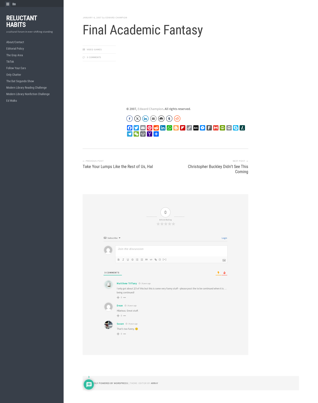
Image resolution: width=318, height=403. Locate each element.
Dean (120, 305)
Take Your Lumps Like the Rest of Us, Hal (118, 166)
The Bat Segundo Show (20, 81)
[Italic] (123, 260)
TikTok (10, 61)
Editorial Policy (15, 48)
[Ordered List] (137, 260)
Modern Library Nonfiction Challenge (28, 94)
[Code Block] (151, 260)
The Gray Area (14, 55)
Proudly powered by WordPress (108, 383)
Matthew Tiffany (127, 283)
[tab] (8, 4)
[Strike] (132, 260)
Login (224, 237)
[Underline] (128, 260)
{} (160, 259)
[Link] (155, 260)
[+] (164, 259)
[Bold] (118, 260)
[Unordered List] (141, 260)
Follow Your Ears (16, 68)
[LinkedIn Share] (145, 118)
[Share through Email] (153, 118)
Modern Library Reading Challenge (26, 87)
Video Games (94, 49)
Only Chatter (13, 74)
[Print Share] (161, 118)
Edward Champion (116, 17)
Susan (120, 323)
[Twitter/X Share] (137, 118)
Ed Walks (11, 100)
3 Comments (94, 57)
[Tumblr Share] (169, 118)
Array (154, 383)
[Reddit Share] (177, 118)
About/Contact (15, 42)
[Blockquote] (146, 260)
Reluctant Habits (21, 21)
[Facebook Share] (129, 118)
